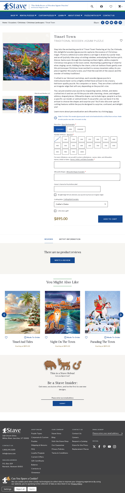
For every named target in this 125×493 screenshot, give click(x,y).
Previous (4, 314)
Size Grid (70, 134)
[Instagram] (114, 446)
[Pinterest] (120, 22)
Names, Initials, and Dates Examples (82, 159)
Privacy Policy (76, 484)
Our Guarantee (58, 445)
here (111, 111)
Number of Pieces (64, 134)
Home (4, 22)
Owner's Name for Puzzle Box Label (65, 184)
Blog (53, 437)
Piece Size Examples (68, 124)
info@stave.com (9, 453)
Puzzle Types (36, 433)
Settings (7, 489)
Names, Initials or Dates (83, 158)
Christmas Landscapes (35, 22)
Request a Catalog (79, 441)
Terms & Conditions (60, 453)
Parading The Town (102, 342)
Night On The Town (62, 342)
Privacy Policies (58, 449)
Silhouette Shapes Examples (75, 172)
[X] (116, 22)
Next (120, 314)
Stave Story (56, 433)
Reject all (20, 489)
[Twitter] (94, 446)
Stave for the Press (80, 445)
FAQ (33, 449)
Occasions (12, 22)
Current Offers (37, 457)
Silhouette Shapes (70, 172)
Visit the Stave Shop (60, 441)
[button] (92, 6)
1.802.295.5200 (8, 450)
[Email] (107, 22)
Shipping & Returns (39, 445)
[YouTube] (109, 446)
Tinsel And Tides (22, 342)
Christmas (22, 22)
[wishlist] (121, 40)
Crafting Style (66, 199)
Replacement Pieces (80, 449)
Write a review (62, 260)
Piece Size (65, 124)
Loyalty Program (38, 453)
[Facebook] (102, 22)
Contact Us (108, 15)
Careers (75, 437)
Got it (32, 489)
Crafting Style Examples (71, 199)
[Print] (111, 22)
